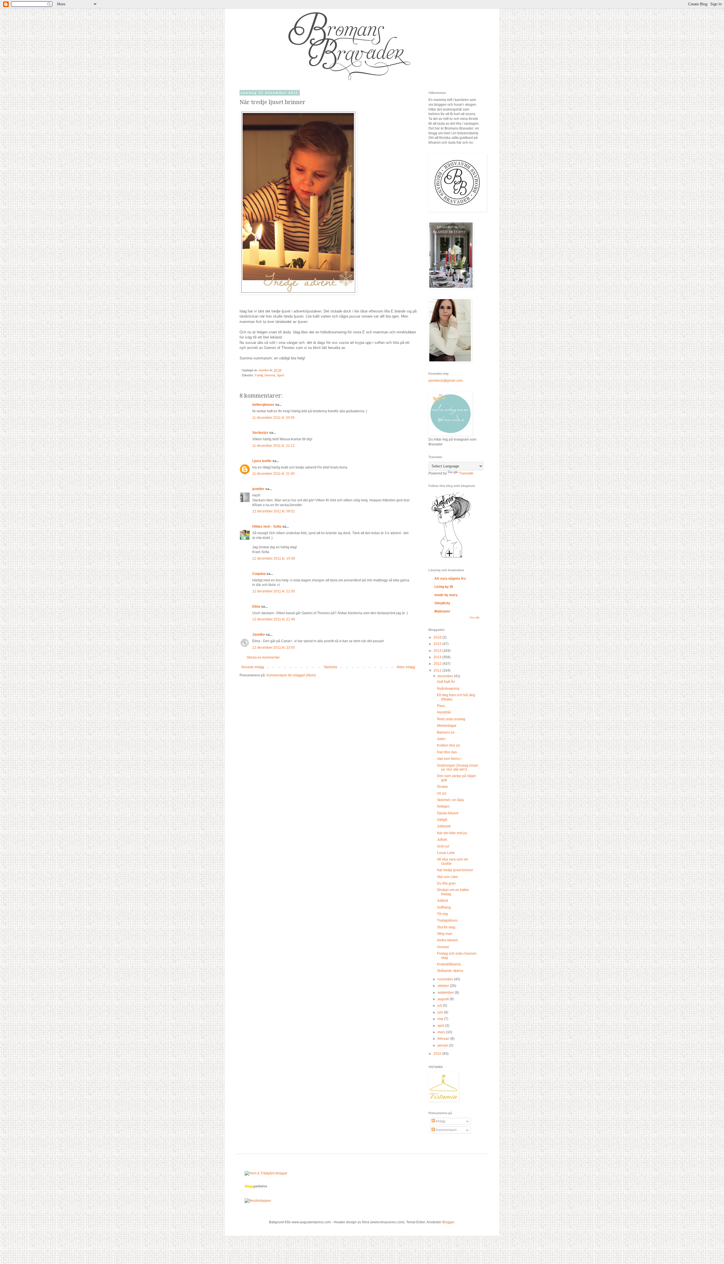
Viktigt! (442, 820)
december (446, 676)
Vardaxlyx (260, 433)
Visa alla (474, 617)
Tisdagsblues (447, 920)
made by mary (446, 595)
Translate (466, 473)
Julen (441, 739)
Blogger (448, 1222)
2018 (438, 637)
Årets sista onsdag (451, 719)
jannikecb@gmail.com (445, 381)
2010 (438, 1054)
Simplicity (442, 603)
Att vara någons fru (450, 579)
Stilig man (444, 934)
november (446, 979)
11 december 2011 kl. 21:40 (273, 474)
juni (441, 1012)
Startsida (330, 667)
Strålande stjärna (450, 971)
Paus (441, 706)
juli (440, 1006)
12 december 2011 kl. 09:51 (273, 511)
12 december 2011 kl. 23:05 (273, 648)
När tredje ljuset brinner (455, 870)
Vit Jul (441, 793)
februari (444, 1039)
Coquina (259, 574)
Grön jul (443, 846)
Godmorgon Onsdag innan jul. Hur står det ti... (457, 767)
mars (442, 1032)
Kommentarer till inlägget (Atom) (291, 675)
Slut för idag (446, 927)
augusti (444, 999)
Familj (259, 375)
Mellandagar (446, 726)
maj (441, 1019)
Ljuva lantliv (262, 461)
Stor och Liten (447, 877)
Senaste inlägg (252, 667)
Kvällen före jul (448, 745)
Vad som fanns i (449, 759)
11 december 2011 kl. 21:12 (273, 446)
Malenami (442, 611)
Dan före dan (447, 752)
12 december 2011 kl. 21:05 (273, 591)
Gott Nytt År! (446, 682)
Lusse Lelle (446, 853)
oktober (444, 986)
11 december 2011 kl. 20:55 (273, 418)
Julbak (442, 840)
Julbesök (444, 826)
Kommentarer (446, 1130)
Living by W (443, 587)
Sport (280, 375)
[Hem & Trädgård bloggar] (266, 1173)
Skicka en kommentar (263, 657)
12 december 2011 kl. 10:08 (273, 558)
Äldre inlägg (406, 667)
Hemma (269, 375)
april (441, 1026)
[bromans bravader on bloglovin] (451, 557)
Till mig (442, 914)
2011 (438, 670)
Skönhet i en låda (450, 800)
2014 (438, 651)
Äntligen (443, 806)
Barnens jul (445, 732)
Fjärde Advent (447, 813)
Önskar (442, 787)
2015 (438, 644)
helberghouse (263, 405)
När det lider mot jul (452, 833)
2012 (438, 664)
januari (443, 1045)
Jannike (258, 635)
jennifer (258, 489)
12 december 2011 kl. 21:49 (273, 619)
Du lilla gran (446, 883)
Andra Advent (447, 940)
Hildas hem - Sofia (266, 527)
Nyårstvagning (448, 689)
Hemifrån (444, 712)
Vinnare (443, 947)
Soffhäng (444, 907)
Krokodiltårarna (449, 964)
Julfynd (442, 901)
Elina (256, 607)
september (446, 993)
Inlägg (440, 1121)
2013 (438, 657)
